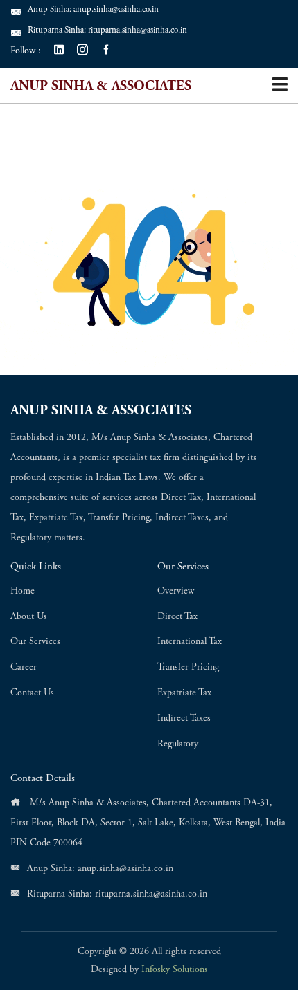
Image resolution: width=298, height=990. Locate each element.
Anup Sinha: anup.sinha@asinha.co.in (93, 10)
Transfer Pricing (188, 667)
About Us (28, 617)
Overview (175, 591)
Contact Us (32, 693)
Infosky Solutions (174, 970)
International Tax (189, 642)
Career (23, 667)
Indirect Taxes (184, 719)
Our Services (35, 642)
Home (22, 591)
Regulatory (177, 744)
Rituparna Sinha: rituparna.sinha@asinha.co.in (107, 30)
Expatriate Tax (184, 693)
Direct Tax (177, 617)
